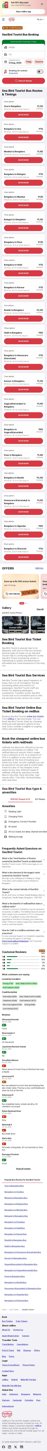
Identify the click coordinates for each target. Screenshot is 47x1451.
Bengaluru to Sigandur (15, 526)
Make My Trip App (28, 1380)
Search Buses (25, 81)
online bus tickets (35, 716)
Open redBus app (23, 11)
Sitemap (27, 1350)
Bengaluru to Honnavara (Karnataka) (16, 357)
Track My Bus (8, 1344)
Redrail (14, 1380)
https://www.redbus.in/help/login (15, 941)
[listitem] (6, 577)
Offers (37, 1350)
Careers (25, 1336)
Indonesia (13, 1394)
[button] (42, 4)
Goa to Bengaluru (12, 106)
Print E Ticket (8, 1350)
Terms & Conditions (11, 1365)
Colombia (29, 1400)
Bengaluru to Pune (13, 242)
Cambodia (17, 1400)
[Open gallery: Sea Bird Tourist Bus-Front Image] (15, 624)
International (8, 1406)
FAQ (18, 1350)
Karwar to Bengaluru (14, 381)
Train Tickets (21, 1321)
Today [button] (28, 62)
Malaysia (37, 1394)
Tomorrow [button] (39, 62)
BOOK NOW (23, 115)
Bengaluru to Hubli (13, 264)
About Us (6, 1330)
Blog (4, 1356)
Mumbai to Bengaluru (14, 151)
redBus (10, 719)
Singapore (25, 1394)
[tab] (20, 799)
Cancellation (22, 1344)
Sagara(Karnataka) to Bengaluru (14, 405)
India (4, 1394)
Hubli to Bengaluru (13, 332)
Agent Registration (10, 1336)
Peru (38, 1400)
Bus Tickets (7, 1321)
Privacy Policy (29, 1365)
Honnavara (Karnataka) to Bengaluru (17, 502)
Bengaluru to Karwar (14, 287)
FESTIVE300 (14, 594)
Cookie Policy (8, 1371)
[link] (20, 586)
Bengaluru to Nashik (14, 477)
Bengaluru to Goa (12, 129)
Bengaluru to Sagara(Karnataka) (13, 431)
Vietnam (6, 1400)
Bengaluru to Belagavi (15, 174)
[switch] (40, 72)
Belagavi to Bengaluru (15, 219)
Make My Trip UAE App (11, 1386)
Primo (11, 1356)
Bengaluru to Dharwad (15, 548)
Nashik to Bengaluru (14, 310)
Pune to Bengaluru (13, 455)
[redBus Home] (12, 19)
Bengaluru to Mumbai (14, 197)
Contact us (18, 1330)
